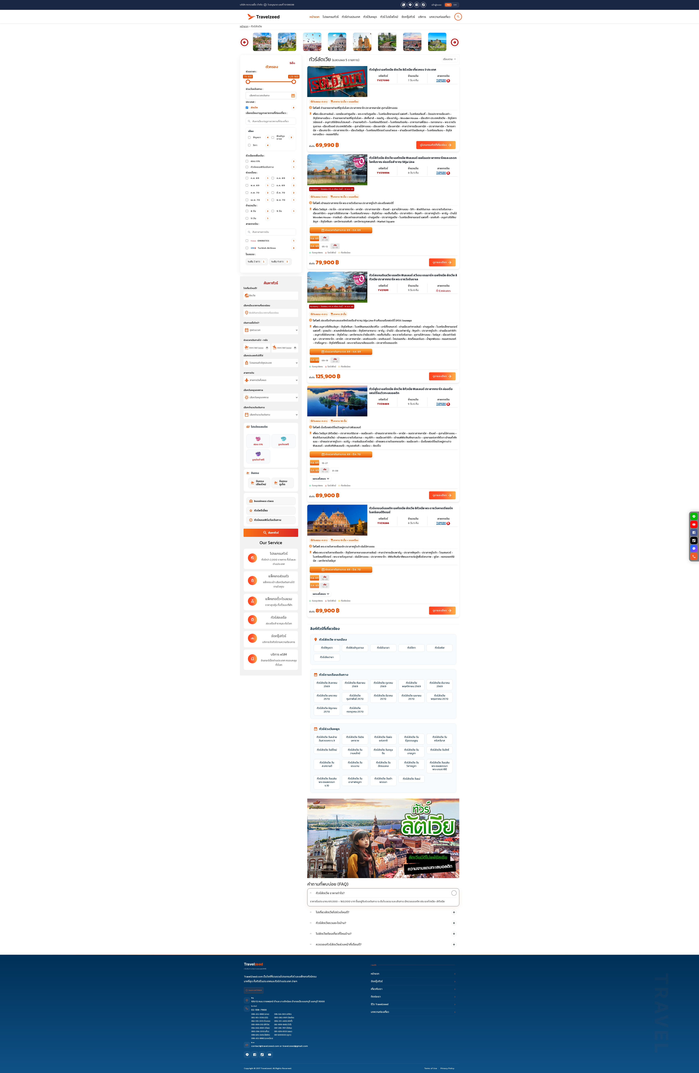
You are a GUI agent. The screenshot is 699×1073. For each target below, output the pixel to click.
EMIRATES (276, 240)
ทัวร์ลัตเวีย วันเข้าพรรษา (383, 780)
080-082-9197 (280, 1017)
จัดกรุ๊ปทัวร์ (408, 17)
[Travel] (263, 15)
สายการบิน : (252, 224)
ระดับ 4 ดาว (279, 261)
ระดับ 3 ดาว (256, 261)
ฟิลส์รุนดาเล (284, 137)
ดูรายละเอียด (442, 262)
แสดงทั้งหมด (321, 478)
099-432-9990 (257, 1014)
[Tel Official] (403, 5)
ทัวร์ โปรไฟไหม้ (389, 17)
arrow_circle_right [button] (454, 42)
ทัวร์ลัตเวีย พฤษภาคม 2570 (439, 697)
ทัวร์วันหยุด (370, 17)
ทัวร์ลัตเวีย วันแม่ (411, 779)
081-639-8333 (280, 1031)
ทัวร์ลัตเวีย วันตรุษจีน (383, 751)
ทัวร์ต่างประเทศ (351, 17)
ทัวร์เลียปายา (327, 657)
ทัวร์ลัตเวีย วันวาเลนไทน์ (355, 751)
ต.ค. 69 (285, 178)
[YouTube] (694, 524)
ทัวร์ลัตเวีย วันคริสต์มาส (440, 739)
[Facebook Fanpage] (417, 5)
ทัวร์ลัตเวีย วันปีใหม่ (327, 750)
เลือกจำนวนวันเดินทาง (254, 407)
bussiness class (261, 501)
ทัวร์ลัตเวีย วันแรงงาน (355, 764)
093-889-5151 (257, 1024)
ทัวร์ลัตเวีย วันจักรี (439, 750)
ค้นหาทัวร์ (271, 532)
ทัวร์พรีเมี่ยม (258, 510)
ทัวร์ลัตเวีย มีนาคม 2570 (383, 697)
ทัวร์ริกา (411, 648)
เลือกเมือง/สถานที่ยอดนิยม (257, 305)
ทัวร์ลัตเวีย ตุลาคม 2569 (383, 684)
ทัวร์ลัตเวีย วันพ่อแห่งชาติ (383, 739)
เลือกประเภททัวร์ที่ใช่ (253, 355)
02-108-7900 (259, 1009)
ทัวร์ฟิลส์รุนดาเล (355, 648)
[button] (383, 893)
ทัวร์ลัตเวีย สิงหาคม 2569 (327, 684)
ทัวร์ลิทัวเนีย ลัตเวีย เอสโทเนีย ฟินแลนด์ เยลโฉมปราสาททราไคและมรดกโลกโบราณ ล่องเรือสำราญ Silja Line (413, 160)
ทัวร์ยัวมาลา (383, 648)
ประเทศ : (251, 102)
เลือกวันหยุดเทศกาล (253, 390)
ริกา (260, 145)
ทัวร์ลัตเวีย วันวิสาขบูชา (411, 764)
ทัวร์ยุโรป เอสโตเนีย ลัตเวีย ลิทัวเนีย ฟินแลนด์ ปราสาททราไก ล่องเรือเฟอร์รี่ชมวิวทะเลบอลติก (411, 391)
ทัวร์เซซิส (440, 648)
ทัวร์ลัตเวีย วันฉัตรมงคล (383, 764)
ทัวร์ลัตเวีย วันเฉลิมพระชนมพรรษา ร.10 (327, 782)
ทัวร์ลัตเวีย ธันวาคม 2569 (440, 684)
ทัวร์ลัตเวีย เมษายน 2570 (411, 697)
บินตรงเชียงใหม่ (258, 482)
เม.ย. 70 (259, 200)
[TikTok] (694, 540)
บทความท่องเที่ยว (439, 17)
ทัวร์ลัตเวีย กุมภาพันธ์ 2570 (355, 697)
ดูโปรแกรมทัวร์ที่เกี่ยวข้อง (436, 145)
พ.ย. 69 (259, 185)
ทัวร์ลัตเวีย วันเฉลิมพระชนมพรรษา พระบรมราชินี (439, 766)
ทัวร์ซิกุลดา (327, 648)
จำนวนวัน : (251, 205)
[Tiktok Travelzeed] (423, 5)
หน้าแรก (314, 17)
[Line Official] (410, 5)
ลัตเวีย (273, 107)
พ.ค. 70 (285, 200)
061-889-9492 (280, 1024)
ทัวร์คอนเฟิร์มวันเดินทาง (265, 520)
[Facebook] (694, 532)
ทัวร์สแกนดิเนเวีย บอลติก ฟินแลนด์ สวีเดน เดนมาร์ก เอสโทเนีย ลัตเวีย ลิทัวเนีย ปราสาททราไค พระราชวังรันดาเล (413, 277)
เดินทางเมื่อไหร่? (251, 322)
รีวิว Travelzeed (379, 1004)
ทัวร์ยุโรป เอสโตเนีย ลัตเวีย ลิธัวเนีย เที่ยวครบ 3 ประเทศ (402, 70)
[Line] (247, 1054)
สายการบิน (249, 373)
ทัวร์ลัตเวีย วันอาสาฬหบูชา (355, 780)
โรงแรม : (251, 254)
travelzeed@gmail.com (295, 1046)
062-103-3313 (257, 1021)
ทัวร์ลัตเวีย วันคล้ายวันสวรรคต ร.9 (327, 739)
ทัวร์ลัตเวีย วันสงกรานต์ (327, 764)
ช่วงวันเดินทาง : (254, 89)
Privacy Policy (447, 1068)
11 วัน (259, 218)
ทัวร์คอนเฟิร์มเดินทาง (272, 167)
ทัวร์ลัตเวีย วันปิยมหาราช (355, 739)
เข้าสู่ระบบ (436, 5)
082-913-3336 (257, 1017)
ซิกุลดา (260, 137)
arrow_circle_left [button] (244, 42)
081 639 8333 (280, 1035)
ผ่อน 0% (272, 161)
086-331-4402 (280, 1021)
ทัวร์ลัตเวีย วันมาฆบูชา (411, 751)
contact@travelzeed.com (265, 1046)
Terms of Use (430, 1068)
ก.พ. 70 (259, 192)
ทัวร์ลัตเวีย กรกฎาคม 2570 (355, 710)
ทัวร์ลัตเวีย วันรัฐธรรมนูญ (411, 739)
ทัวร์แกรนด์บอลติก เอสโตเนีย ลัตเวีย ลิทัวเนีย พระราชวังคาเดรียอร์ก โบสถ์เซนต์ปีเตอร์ (411, 510)
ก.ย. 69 (259, 178)
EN (455, 4)
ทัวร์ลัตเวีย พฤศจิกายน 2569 (411, 684)
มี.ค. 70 (285, 192)
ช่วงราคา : (251, 72)
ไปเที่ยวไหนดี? (250, 288)
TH (448, 4)
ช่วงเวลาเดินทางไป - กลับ (256, 340)
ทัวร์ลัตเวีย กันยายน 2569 (355, 684)
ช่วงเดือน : (252, 173)
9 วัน (285, 211)
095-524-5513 (280, 1014)
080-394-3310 (257, 1031)
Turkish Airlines (276, 248)
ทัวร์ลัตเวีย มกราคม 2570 (327, 697)
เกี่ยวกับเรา (376, 989)
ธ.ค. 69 (285, 185)
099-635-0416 (257, 1035)
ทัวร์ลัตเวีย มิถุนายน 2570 (327, 710)
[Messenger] (694, 548)
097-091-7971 (280, 1028)
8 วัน (259, 211)
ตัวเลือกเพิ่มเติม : (255, 156)
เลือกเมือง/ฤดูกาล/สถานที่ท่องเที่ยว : (266, 113)
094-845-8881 (257, 1028)
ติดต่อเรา (376, 997)
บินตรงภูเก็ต (280, 482)
